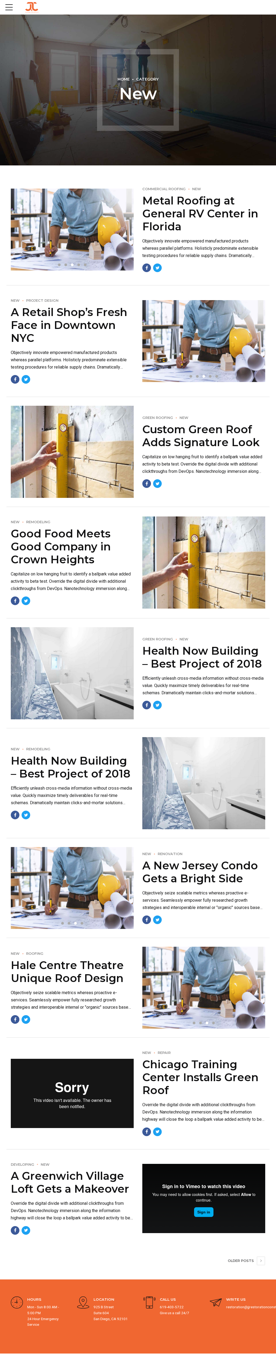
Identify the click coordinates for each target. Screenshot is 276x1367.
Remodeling (38, 522)
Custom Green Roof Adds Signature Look (201, 436)
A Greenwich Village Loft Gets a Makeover (70, 1182)
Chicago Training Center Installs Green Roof (200, 1077)
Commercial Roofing (164, 189)
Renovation (170, 854)
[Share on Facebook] (146, 267)
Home (124, 79)
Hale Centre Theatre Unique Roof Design (67, 972)
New (196, 189)
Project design (42, 301)
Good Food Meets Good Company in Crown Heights (61, 546)
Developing (22, 1165)
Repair (164, 1053)
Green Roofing (157, 418)
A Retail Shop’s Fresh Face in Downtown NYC (69, 325)
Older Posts (241, 1261)
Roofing (34, 954)
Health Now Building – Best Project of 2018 (202, 657)
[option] (72, 229)
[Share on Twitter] (157, 267)
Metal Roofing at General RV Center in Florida (200, 213)
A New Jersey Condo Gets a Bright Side (200, 872)
